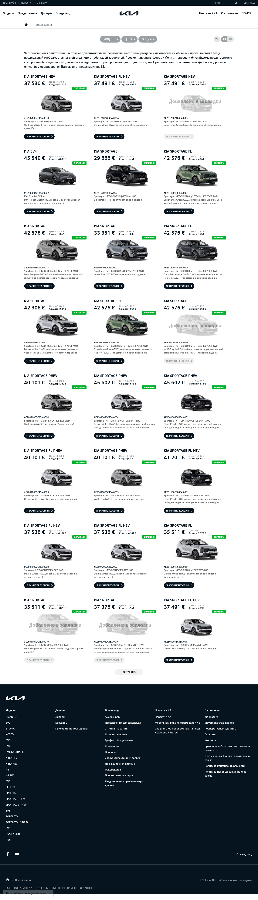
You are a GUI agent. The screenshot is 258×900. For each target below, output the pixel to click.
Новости (26, 3)
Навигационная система (120, 763)
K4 (7, 769)
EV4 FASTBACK (15, 751)
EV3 (8, 740)
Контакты (210, 740)
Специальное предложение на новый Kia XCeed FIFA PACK (178, 730)
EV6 (8, 781)
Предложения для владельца (123, 722)
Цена (128, 39)
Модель (109, 39)
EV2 (8, 722)
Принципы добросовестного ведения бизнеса (227, 748)
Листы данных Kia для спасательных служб (227, 757)
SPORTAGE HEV (15, 798)
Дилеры (46, 13)
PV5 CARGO (13, 834)
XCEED (10, 734)
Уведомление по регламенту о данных (124, 783)
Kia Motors (211, 716)
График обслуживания (119, 740)
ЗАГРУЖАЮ (129, 672)
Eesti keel (249, 3)
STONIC (10, 728)
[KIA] (129, 13)
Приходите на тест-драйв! (71, 728)
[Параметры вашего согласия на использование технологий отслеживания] (28, 893)
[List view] (230, 39)
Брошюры (61, 722)
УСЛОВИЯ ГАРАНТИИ (19, 887)
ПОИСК (246, 13)
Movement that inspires (219, 722)
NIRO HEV (12, 757)
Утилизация (112, 746)
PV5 (8, 839)
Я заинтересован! (38, 136)
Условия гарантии (116, 734)
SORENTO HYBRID (17, 822)
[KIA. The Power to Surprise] (15, 698)
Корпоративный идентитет (221, 728)
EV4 (8, 746)
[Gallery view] (224, 39)
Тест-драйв (9, 3)
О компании (229, 13)
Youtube (17, 854)
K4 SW (10, 775)
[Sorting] (217, 39)
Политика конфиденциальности (225, 765)
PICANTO (11, 716)
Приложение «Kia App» (119, 775)
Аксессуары (112, 716)
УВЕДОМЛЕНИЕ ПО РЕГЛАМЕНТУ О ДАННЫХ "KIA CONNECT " (66, 887)
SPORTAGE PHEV (16, 804)
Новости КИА (208, 13)
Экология (210, 734)
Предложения (27, 13)
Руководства (113, 769)
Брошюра (42, 3)
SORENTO (12, 816)
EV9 (8, 828)
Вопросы (110, 751)
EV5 (8, 810)
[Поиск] (235, 3)
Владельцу (63, 13)
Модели (8, 13)
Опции (147, 39)
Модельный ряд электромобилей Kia (178, 722)
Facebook (7, 854)
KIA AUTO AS (26, 24)
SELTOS (10, 787)
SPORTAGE (12, 793)
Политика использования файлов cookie (225, 773)
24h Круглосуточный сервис (122, 757)
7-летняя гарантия (116, 728)
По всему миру (244, 854)
